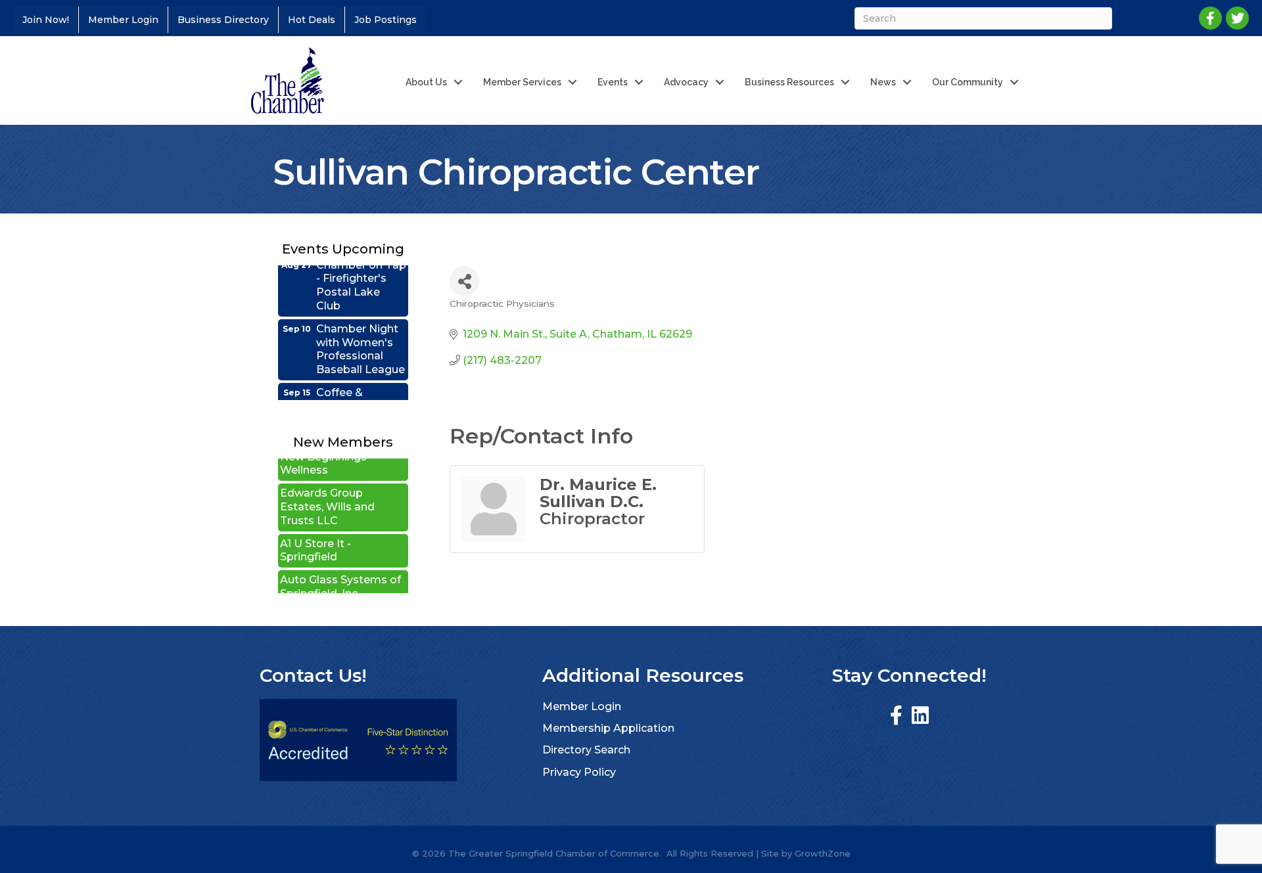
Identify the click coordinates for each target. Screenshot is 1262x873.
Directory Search (586, 750)
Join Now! (45, 20)
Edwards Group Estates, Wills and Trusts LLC (327, 494)
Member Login (123, 20)
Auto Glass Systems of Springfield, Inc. (340, 573)
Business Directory (223, 20)
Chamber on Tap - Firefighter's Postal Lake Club (361, 271)
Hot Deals (311, 20)
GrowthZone (823, 853)
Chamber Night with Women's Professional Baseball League (360, 335)
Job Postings (385, 20)
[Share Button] (464, 281)
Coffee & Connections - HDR (353, 392)
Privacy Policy (579, 772)
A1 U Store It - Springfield (315, 537)
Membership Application (608, 728)
